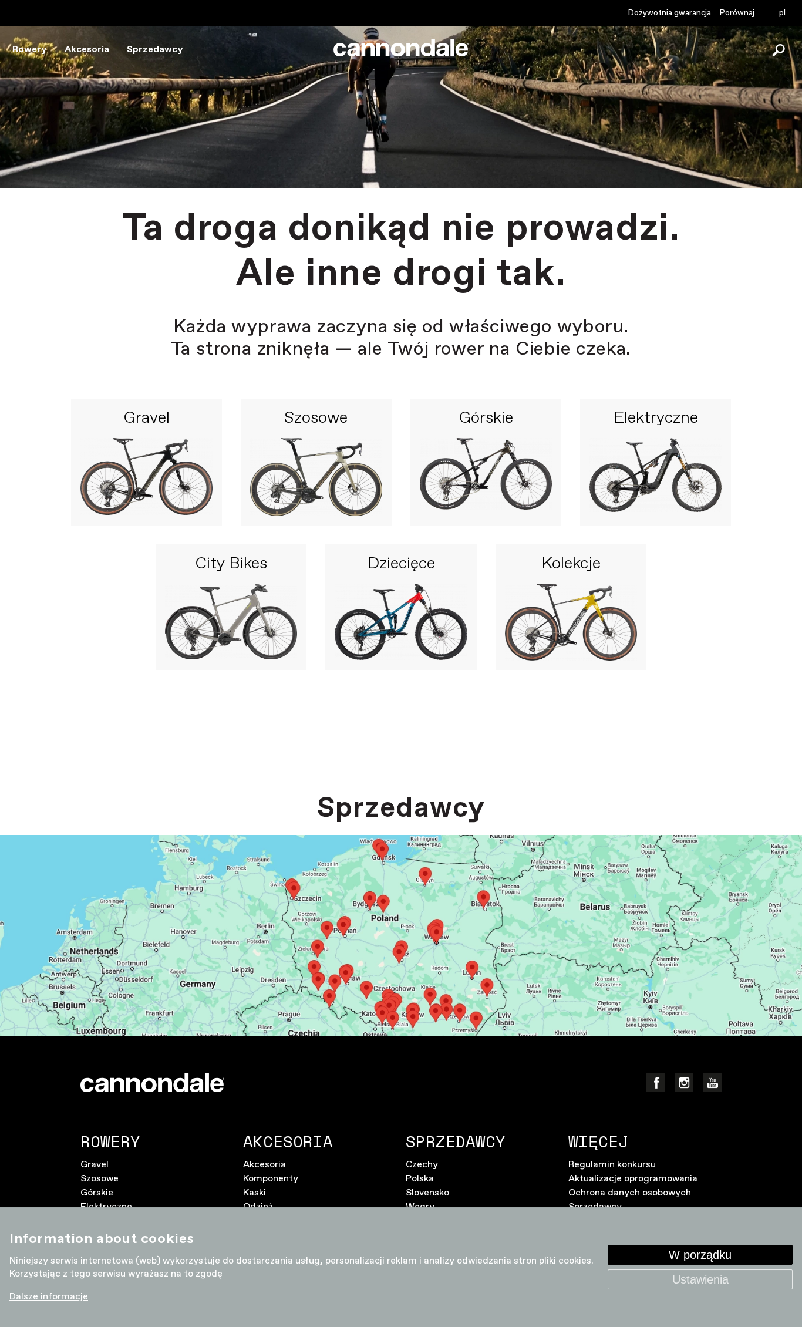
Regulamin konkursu (612, 1164)
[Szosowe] (316, 477)
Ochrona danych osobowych (629, 1193)
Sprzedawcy (155, 49)
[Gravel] (146, 477)
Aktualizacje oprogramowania (632, 1179)
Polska (420, 1179)
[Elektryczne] (655, 477)
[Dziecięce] (401, 622)
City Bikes (231, 564)
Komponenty (270, 1179)
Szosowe (316, 418)
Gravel (146, 418)
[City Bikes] (231, 622)
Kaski (254, 1193)
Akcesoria (87, 49)
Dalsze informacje (48, 1297)
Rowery (29, 49)
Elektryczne (656, 418)
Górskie (486, 418)
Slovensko (427, 1193)
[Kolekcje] (571, 622)
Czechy (422, 1164)
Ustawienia (700, 1279)
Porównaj (737, 13)
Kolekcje (571, 564)
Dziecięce (401, 564)
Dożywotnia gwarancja (669, 13)
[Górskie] (486, 477)
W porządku (700, 1254)
